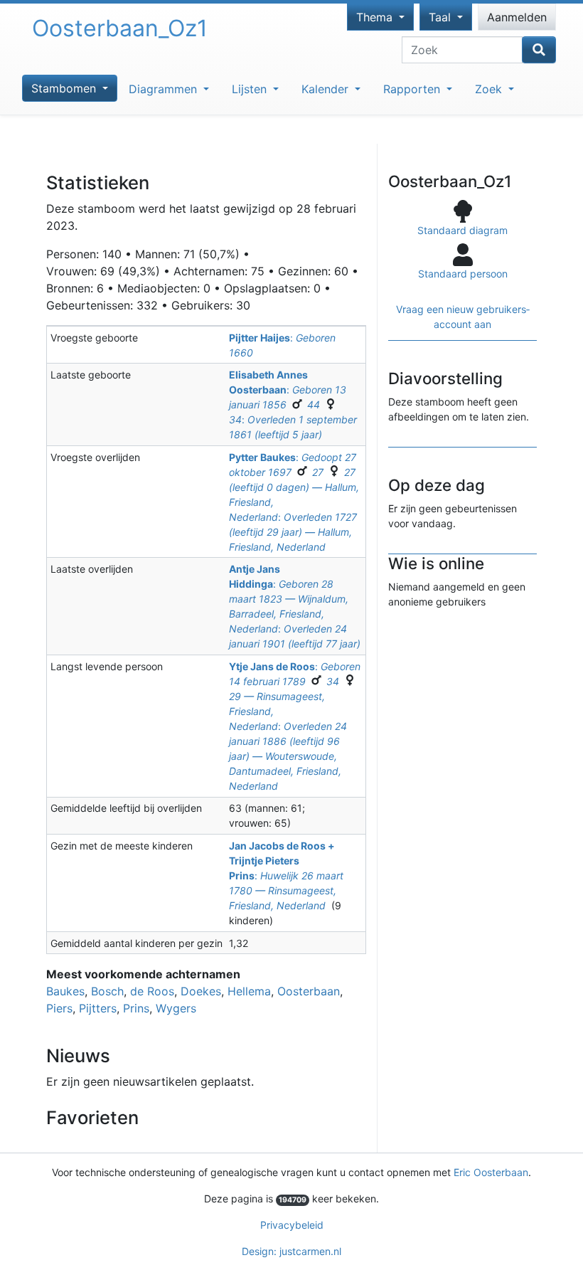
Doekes (201, 991)
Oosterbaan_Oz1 (120, 28)
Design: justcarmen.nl (291, 1251)
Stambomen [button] (65, 88)
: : (293, 404)
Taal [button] (441, 17)
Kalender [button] (326, 89)
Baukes (65, 991)
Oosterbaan (308, 991)
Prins (136, 1008)
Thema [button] (376, 17)
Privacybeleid (291, 1225)
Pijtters (98, 1008)
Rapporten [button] (413, 89)
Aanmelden (517, 17)
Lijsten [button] (251, 89)
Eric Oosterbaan (491, 1172)
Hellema (249, 991)
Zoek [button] (490, 89)
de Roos (152, 991)
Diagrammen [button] (164, 89)
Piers (59, 1008)
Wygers (176, 1008)
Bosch (107, 991)
